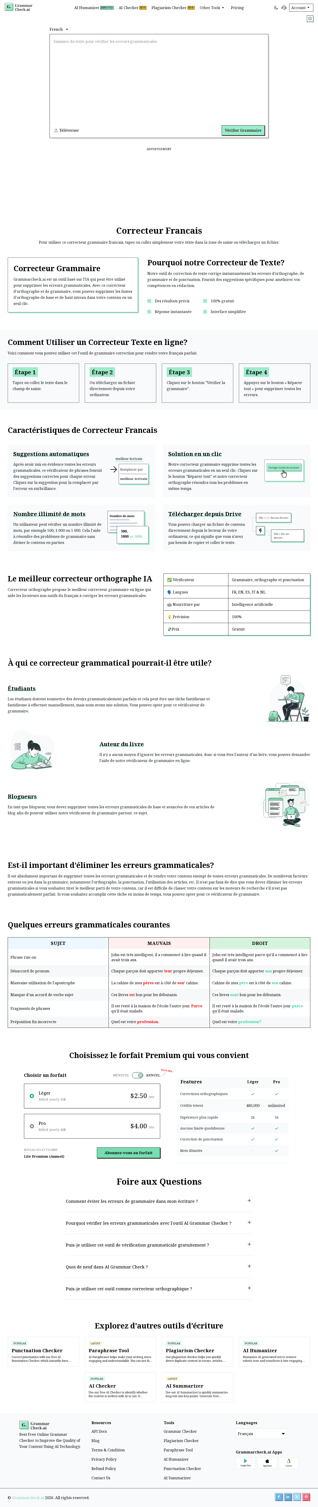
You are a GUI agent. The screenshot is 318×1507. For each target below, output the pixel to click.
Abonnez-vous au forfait (128, 1152)
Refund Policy (103, 1468)
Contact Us (100, 1477)
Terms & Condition (108, 1450)
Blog (95, 1440)
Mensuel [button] (121, 1075)
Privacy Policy (104, 1459)
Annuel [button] (153, 1075)
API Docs (99, 1431)
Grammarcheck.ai (28, 1497)
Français (245, 1433)
